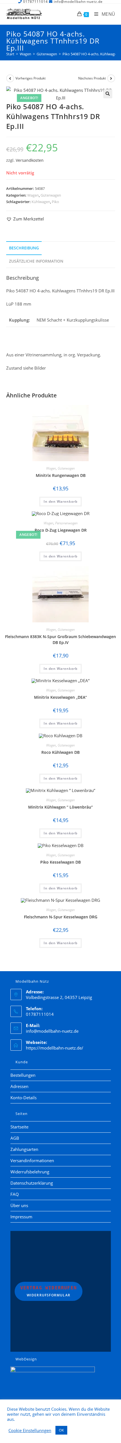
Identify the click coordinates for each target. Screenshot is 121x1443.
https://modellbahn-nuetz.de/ (54, 1048)
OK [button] (61, 1430)
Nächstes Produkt (92, 78)
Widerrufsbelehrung (29, 1172)
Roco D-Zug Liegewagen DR (61, 530)
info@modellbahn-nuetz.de (52, 1031)
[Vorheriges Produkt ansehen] (10, 78)
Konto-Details (23, 1097)
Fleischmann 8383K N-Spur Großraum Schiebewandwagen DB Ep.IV (60, 639)
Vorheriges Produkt (30, 78)
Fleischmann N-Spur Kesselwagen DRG (60, 916)
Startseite (19, 1127)
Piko (55, 201)
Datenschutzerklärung (31, 1183)
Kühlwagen (41, 201)
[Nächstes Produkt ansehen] (111, 78)
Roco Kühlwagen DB (60, 752)
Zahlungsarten (24, 1149)
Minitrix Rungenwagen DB (61, 475)
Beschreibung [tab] (24, 248)
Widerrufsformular (48, 1291)
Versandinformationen (32, 1160)
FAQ (14, 1194)
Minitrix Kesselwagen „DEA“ (60, 697)
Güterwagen (51, 195)
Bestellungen (22, 1075)
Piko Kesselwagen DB (60, 862)
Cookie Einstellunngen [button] (29, 1430)
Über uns (19, 1205)
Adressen (19, 1086)
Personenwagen (66, 523)
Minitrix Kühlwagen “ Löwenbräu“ (60, 807)
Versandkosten (30, 160)
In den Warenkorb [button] (60, 501)
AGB (14, 1138)
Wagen (33, 195)
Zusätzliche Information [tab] (36, 261)
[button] (107, 93)
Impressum (21, 1216)
